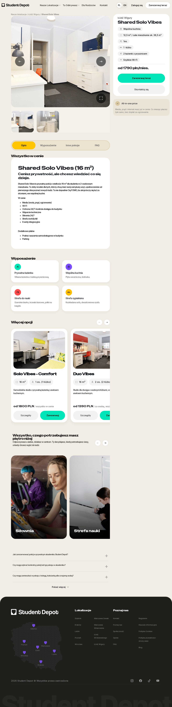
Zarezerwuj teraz (158, 5)
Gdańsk (78, 618)
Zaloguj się (137, 5)
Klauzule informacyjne (148, 625)
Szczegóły (26, 415)
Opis (23, 145)
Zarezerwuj (52, 415)
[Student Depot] (34, 612)
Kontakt (104, 5)
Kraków (78, 625)
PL (119, 5)
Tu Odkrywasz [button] (70, 5)
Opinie (115, 638)
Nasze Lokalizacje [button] (49, 5)
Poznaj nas (117, 625)
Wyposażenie (48, 145)
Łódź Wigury (99, 644)
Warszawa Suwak (101, 618)
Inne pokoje (73, 145)
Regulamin (143, 618)
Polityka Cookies (145, 631)
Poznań (78, 638)
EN (124, 5)
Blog (140, 647)
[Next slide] (107, 322)
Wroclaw (78, 644)
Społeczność (118, 631)
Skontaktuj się (141, 89)
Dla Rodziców (89, 5)
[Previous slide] (99, 322)
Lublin (77, 631)
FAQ (97, 145)
